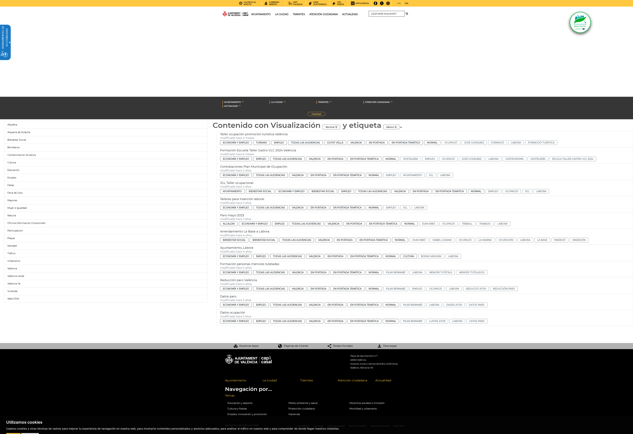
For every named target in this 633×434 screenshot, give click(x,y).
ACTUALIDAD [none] (231, 106)
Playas (11, 238)
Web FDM (13, 298)
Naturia (11, 215)
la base (542, 240)
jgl (431, 175)
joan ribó (428, 223)
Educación (13, 170)
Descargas (390, 345)
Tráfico (11, 253)
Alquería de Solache (18, 132)
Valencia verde (15, 276)
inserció (560, 240)
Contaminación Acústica (21, 154)
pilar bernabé (395, 272)
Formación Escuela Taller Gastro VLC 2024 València (258, 150)
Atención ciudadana (352, 380)
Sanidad (12, 245)
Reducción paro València (238, 280)
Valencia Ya (13, 283)
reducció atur (476, 288)
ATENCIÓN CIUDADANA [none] (377, 102)
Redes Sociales (343, 345)
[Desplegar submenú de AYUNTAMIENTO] (243, 101)
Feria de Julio (15, 192)
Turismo (261, 142)
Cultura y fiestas (237, 408)
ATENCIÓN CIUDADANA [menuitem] (323, 14)
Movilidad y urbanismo (363, 408)
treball (467, 223)
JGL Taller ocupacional (236, 183)
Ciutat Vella (335, 142)
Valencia (12, 268)
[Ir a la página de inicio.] (229, 14)
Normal (432, 142)
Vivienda (12, 291)
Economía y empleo (236, 142)
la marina (485, 240)
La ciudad (270, 380)
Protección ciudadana (301, 408)
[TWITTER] (382, 4)
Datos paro (228, 296)
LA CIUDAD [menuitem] (281, 14)
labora (516, 142)
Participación (15, 230)
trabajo (485, 223)
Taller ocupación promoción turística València (254, 134)
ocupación (506, 240)
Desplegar (318, 114)
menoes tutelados (471, 272)
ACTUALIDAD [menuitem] (350, 14)
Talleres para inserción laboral (242, 199)
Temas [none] (230, 395)
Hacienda (294, 414)
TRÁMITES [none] (323, 102)
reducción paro (504, 288)
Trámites (306, 380)
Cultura (11, 162)
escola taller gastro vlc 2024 (572, 158)
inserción (579, 240)
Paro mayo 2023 (232, 215)
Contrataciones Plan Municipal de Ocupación (253, 166)
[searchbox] (387, 14)
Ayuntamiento (232, 191)
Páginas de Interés (296, 345)
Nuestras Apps (249, 345)
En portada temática (406, 142)
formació (497, 142)
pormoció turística (541, 142)
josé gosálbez (474, 142)
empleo (430, 158)
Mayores (12, 200)
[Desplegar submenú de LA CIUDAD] (285, 101)
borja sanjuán (431, 256)
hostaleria (410, 158)
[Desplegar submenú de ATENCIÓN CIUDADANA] (392, 101)
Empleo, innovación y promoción (247, 414)
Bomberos (13, 147)
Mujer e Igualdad (17, 207)
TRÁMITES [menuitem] (299, 14)
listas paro (477, 321)
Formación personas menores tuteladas (249, 264)
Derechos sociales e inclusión (367, 403)
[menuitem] (241, 381)
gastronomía (514, 158)
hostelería (537, 158)
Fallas (10, 185)
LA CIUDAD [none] (277, 102)
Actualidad (383, 380)
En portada (377, 142)
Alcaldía (229, 223)
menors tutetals (440, 272)
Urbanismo (13, 260)
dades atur (454, 304)
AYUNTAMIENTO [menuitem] (261, 14)
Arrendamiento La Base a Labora (244, 231)
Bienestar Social (16, 139)
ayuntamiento (412, 175)
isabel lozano (442, 240)
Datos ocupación (232, 312)
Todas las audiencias (305, 142)
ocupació (450, 142)
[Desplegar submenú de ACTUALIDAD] (240, 105)
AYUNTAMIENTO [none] (232, 102)
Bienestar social (260, 191)
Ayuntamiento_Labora (236, 248)
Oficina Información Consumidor (26, 223)
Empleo (11, 177)
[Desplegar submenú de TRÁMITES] (330, 101)
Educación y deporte (240, 403)
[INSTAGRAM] (388, 4)
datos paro (477, 304)
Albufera (12, 124)
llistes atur (437, 321)
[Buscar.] (407, 14)
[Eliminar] (336, 127)
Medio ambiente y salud (302, 403)
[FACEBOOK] (375, 4)
